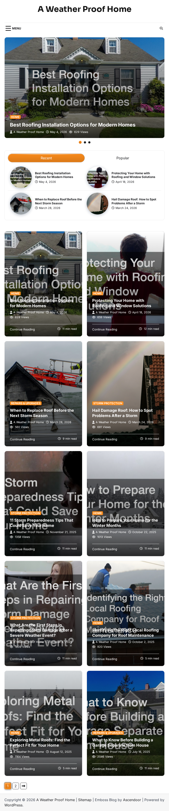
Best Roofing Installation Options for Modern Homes (73, 125)
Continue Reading (22, 329)
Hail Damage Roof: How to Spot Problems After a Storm (122, 413)
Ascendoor (132, 800)
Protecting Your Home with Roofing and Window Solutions (133, 175)
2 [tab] (85, 142)
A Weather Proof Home (85, 9)
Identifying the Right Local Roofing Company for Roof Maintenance (125, 633)
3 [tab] (89, 142)
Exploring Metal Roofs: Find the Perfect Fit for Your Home (40, 742)
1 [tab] (80, 142)
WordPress (13, 805)
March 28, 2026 (49, 208)
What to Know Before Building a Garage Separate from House (122, 742)
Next (23, 786)
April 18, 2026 (125, 181)
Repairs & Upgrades (25, 403)
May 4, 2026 (58, 132)
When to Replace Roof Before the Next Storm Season (42, 413)
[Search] (161, 28)
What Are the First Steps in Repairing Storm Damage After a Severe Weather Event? (41, 630)
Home (15, 117)
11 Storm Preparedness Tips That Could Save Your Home (41, 523)
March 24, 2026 (126, 208)
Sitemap (85, 800)
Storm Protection (107, 403)
